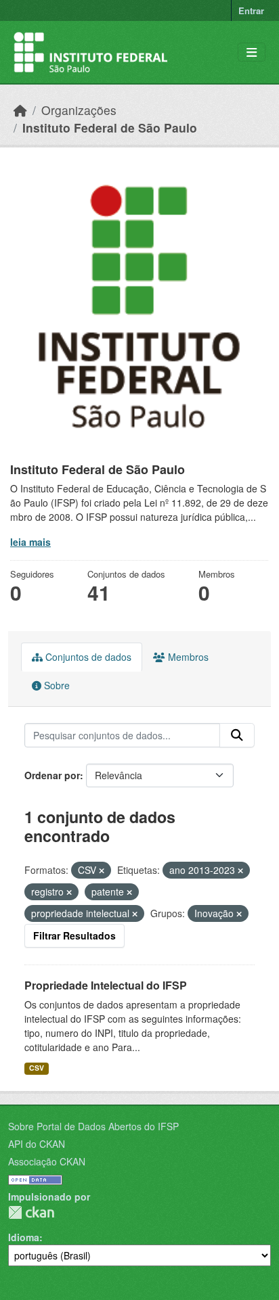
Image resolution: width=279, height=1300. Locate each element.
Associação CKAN (46, 1161)
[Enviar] (237, 735)
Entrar (251, 10)
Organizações (78, 109)
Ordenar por (52, 775)
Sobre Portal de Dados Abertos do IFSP (93, 1126)
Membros (187, 657)
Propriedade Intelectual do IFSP (105, 985)
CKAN (31, 1212)
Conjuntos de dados (87, 657)
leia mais (30, 542)
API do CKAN (36, 1144)
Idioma (23, 1237)
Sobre (55, 685)
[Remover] (101, 870)
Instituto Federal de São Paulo (109, 127)
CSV (36, 1068)
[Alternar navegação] (251, 52)
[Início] (20, 109)
